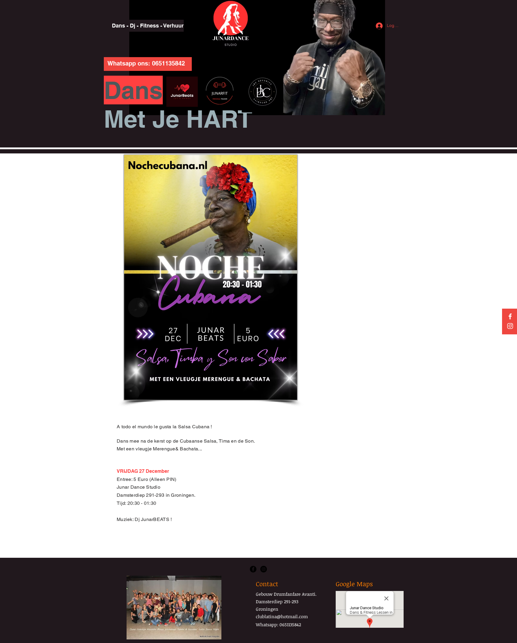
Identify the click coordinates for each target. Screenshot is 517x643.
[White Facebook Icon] (510, 316)
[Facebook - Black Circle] (253, 569)
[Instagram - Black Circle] (263, 569)
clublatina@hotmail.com (282, 616)
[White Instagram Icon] (510, 326)
